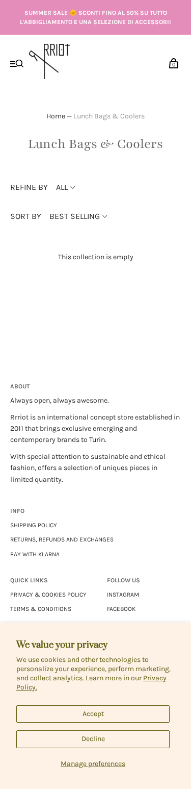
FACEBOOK (121, 608)
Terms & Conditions (40, 608)
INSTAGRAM (123, 594)
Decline (93, 738)
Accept (93, 713)
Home (55, 116)
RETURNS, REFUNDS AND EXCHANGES (62, 539)
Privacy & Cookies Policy (48, 594)
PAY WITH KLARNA (35, 554)
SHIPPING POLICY (33, 525)
